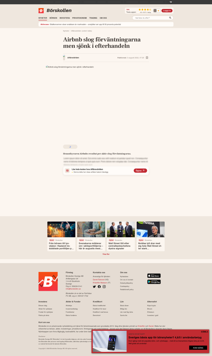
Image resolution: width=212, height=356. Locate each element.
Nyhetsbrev (124, 276)
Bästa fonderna (71, 315)
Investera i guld (152, 315)
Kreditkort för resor (99, 309)
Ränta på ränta (44, 315)
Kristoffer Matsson (100, 282)
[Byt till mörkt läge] (156, 11)
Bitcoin (149, 309)
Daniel (151, 326)
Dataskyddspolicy (126, 283)
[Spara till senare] (147, 58)
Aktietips (69, 305)
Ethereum (150, 312)
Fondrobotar (70, 312)
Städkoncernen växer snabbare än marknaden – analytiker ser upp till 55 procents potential (80, 24)
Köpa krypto (151, 305)
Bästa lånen (124, 305)
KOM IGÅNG (198, 347)
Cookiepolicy (124, 286)
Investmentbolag (72, 309)
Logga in (167, 11)
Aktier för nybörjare (45, 309)
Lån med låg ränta (126, 312)
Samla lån (123, 315)
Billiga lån (123, 309)
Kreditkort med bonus (100, 312)
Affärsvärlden (73, 57)
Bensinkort (96, 315)
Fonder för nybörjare (46, 312)
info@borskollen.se (73, 288)
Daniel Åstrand (98, 279)
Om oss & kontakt (126, 280)
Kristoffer (141, 326)
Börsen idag (43, 305)
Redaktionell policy (127, 289)
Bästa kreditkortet (99, 305)
